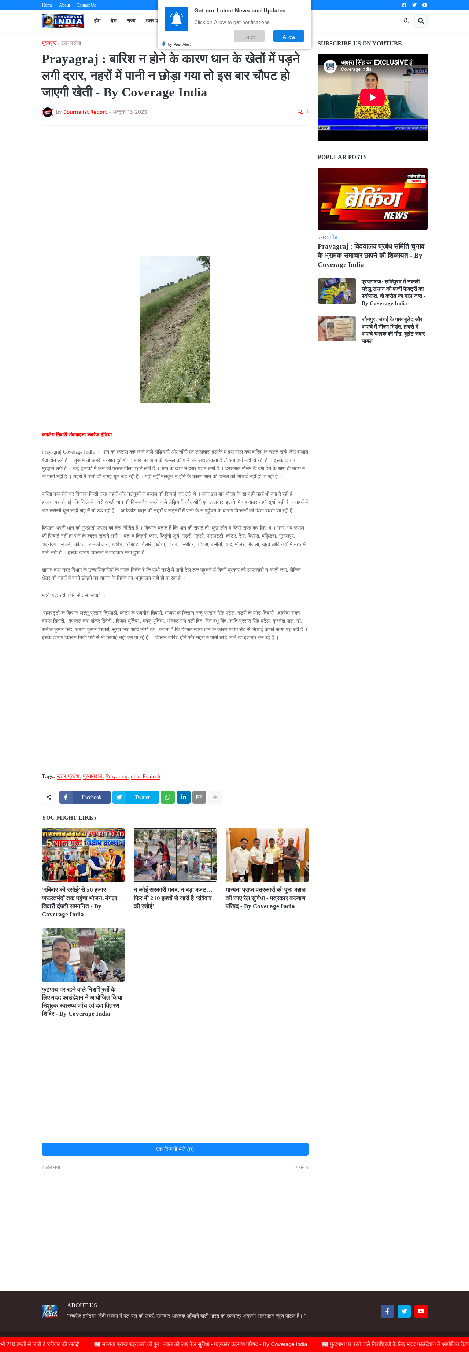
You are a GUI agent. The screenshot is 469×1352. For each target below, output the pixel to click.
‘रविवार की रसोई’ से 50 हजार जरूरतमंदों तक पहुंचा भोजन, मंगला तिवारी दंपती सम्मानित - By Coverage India (79, 901)
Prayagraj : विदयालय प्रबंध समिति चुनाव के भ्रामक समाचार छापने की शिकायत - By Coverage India (371, 255)
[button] (406, 21)
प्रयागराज (93, 776)
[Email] (199, 797)
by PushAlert (179, 44)
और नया (52, 1167)
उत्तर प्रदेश (71, 43)
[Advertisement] (175, 186)
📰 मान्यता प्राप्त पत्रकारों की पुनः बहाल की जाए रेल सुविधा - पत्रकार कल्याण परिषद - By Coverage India (178, 1344)
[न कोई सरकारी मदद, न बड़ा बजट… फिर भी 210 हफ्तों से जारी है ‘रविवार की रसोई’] (175, 855)
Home (47, 5)
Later (249, 36)
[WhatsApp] (168, 797)
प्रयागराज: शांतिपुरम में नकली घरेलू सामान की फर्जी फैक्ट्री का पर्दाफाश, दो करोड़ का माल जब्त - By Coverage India (393, 292)
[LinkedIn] (184, 797)
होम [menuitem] (97, 20)
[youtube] (425, 5)
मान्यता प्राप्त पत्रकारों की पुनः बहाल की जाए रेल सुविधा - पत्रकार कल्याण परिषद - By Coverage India (266, 897)
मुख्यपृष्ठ (49, 43)
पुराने (300, 1167)
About (64, 5)
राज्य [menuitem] (131, 20)
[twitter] (414, 5)
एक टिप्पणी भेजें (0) (175, 1149)
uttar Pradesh (145, 776)
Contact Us (86, 5)
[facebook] (404, 5)
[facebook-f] (387, 1311)
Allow (288, 36)
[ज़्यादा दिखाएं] (215, 797)
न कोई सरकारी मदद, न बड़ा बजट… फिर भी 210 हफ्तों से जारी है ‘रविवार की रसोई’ (173, 897)
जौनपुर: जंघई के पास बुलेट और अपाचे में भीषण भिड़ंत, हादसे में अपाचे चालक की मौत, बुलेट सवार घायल (393, 330)
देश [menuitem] (114, 20)
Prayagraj (117, 776)
